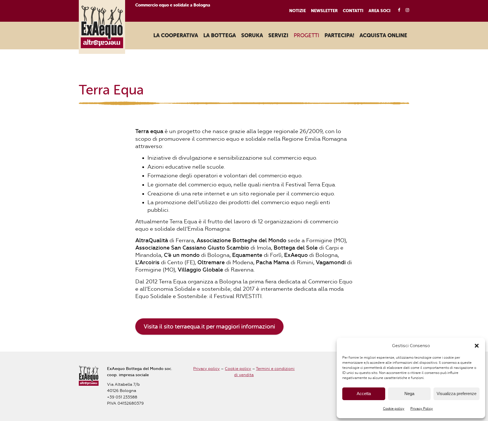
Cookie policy (393, 409)
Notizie (297, 10)
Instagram (405, 10)
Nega (409, 393)
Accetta (364, 393)
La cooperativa (175, 35)
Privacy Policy (421, 409)
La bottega (219, 35)
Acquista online (383, 35)
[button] (477, 346)
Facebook (397, 10)
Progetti (306, 35)
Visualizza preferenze (456, 393)
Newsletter (324, 10)
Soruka (252, 35)
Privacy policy (206, 368)
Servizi (278, 35)
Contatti (353, 10)
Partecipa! (339, 35)
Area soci (380, 10)
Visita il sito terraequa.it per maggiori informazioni (209, 326)
